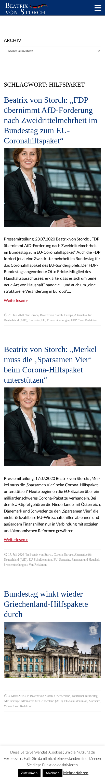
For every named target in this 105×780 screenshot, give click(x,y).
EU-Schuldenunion (40, 559)
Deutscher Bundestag (85, 696)
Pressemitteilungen (58, 320)
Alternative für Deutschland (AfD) (42, 701)
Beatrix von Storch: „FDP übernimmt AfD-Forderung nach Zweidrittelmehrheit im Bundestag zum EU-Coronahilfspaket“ (50, 120)
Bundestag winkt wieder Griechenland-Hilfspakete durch (46, 604)
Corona (34, 315)
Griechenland (62, 696)
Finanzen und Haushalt (85, 559)
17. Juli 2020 (16, 554)
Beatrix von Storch (51, 315)
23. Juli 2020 (16, 315)
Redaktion (91, 320)
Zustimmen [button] (29, 773)
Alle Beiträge (12, 701)
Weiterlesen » (16, 300)
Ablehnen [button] (52, 773)
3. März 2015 (16, 696)
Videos (8, 706)
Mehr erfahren (75, 772)
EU (43, 320)
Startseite (34, 320)
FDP (74, 320)
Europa (68, 315)
